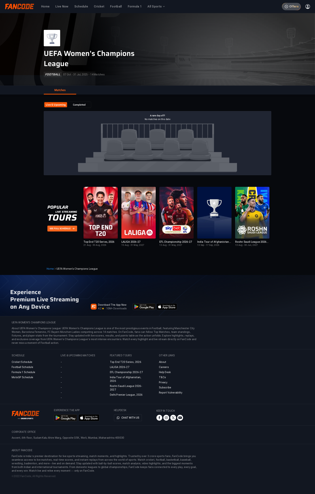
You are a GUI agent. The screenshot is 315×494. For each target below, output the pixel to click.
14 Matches (97, 74)
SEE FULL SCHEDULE (60, 228)
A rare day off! (157, 115)
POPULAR (57, 207)
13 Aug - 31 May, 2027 (170, 245)
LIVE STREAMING (66, 212)
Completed (79, 105)
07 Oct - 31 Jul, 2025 (75, 74)
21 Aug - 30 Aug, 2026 (94, 245)
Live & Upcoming (56, 105)
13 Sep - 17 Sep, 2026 (208, 245)
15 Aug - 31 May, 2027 (132, 245)
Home (50, 268)
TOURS (62, 217)
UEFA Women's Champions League (89, 58)
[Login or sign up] (307, 6)
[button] (60, 90)
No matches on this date (157, 119)
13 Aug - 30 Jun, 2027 (246, 245)
